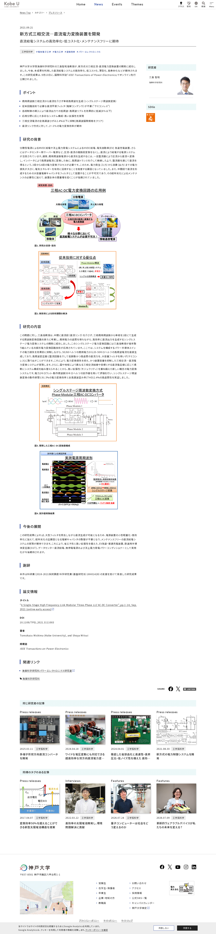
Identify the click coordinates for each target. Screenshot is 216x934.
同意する (187, 928)
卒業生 (102, 893)
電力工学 (58, 51)
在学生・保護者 (107, 888)
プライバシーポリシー (89, 920)
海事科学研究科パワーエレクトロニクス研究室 (47, 670)
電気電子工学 (44, 51)
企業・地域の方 (107, 898)
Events (117, 4)
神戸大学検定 (139, 908)
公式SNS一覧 (139, 898)
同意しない (164, 928)
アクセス (136, 888)
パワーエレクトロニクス (90, 51)
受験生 (102, 883)
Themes (137, 4)
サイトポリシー (110, 920)
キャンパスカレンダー (143, 903)
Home (81, 4)
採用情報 (137, 893)
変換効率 (71, 51)
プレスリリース (55, 12)
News (98, 4)
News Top (25, 12)
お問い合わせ (139, 883)
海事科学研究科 (31, 678)
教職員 (102, 903)
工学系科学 (27, 51)
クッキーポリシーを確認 (96, 929)
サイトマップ (127, 920)
